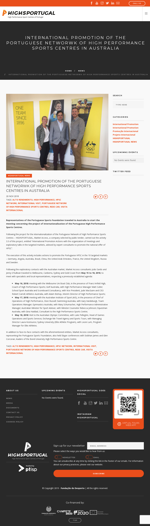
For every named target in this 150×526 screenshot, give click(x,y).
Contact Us (12, 412)
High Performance (44, 199)
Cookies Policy (14, 422)
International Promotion (125, 124)
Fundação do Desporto (73, 488)
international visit (29, 203)
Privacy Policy (14, 417)
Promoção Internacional (125, 131)
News (81, 71)
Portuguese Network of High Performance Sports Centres (40, 349)
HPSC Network (64, 346)
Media (9, 403)
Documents (12, 408)
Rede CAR (55, 206)
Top (75, 520)
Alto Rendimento (22, 199)
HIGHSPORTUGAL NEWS (125, 141)
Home (68, 71)
